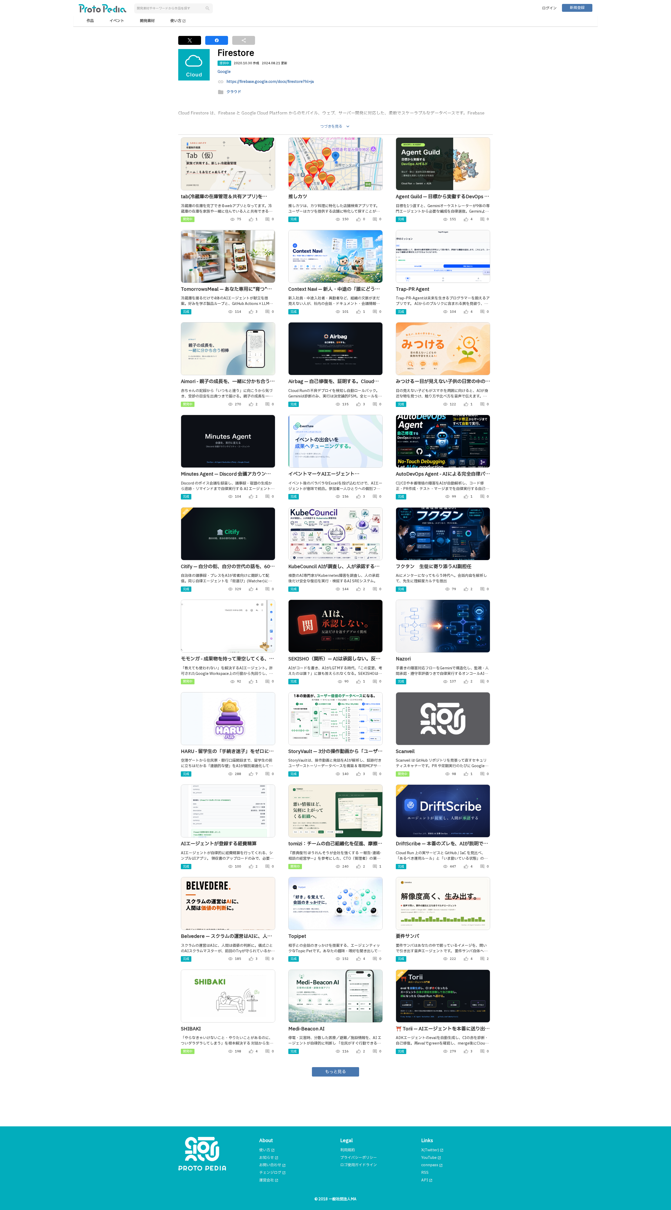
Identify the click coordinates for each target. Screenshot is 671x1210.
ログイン (549, 8)
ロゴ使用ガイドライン (358, 1165)
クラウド (233, 92)
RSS (425, 1172)
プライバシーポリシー (358, 1157)
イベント (117, 21)
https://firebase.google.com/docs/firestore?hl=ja (270, 82)
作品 (90, 21)
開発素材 (147, 21)
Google (224, 71)
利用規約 (347, 1150)
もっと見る (335, 1072)
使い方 (178, 21)
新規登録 (577, 7)
